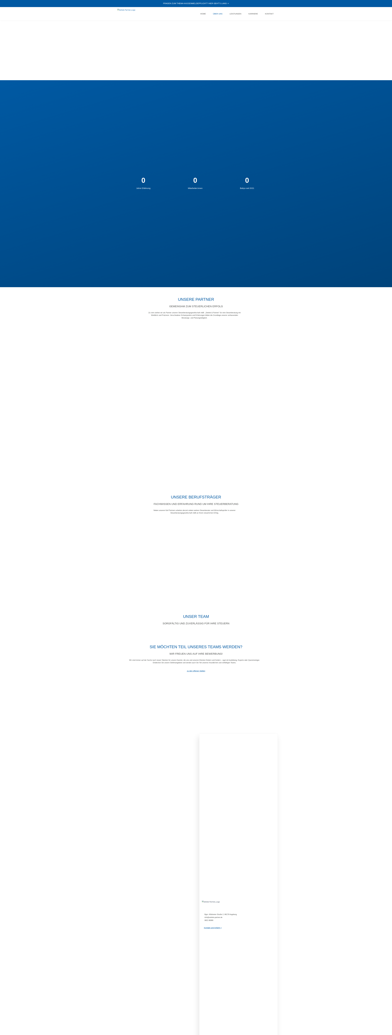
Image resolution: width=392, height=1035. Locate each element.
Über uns (217, 14)
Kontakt (269, 14)
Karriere (253, 14)
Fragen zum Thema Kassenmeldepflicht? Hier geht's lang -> (196, 3)
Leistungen (235, 14)
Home (203, 14)
